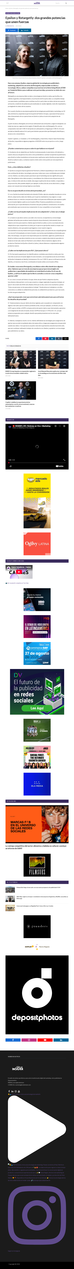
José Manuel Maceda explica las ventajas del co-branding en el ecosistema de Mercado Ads (53, 373)
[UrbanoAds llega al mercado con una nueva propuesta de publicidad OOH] (10, 889)
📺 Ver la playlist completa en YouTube (17, 583)
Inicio (6, 8)
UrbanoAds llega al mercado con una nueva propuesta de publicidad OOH (38, 887)
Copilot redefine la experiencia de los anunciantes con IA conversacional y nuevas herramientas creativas (19, 404)
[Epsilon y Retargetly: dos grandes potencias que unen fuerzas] (37, 55)
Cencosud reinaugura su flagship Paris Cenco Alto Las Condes (35, 906)
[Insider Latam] (37, 3)
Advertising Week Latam (12, 13)
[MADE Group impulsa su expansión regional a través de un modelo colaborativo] (20, 359)
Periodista (10, 26)
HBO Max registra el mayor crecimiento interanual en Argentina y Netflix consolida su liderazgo (42, 897)
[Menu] (7, 3)
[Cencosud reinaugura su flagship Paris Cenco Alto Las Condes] (10, 908)
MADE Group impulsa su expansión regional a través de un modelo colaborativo (20, 372)
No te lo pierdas (12, 882)
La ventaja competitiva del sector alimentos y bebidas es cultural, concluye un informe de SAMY (36, 847)
